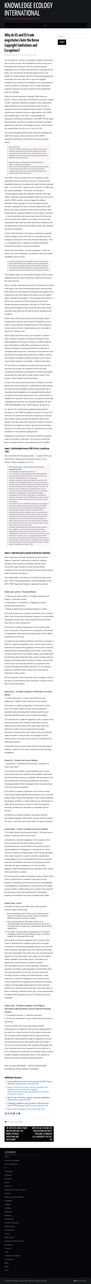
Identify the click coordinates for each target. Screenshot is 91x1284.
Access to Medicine (11, 1164)
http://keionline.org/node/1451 (36, 1105)
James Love (32, 55)
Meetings (8, 1215)
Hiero (75, 1281)
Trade (7, 1252)
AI (5, 1168)
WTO (6, 1270)
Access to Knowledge (14, 1121)
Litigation (8, 1204)
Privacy (7, 1234)
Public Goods (9, 1237)
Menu (45, 26)
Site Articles (9, 1245)
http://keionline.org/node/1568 (30, 128)
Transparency (9, 1259)
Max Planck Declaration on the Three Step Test (25, 1109)
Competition (9, 1171)
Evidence (8, 1186)
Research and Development (14, 1241)
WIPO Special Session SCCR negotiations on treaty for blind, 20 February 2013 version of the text (42, 1132)
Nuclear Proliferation (12, 1223)
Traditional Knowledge (12, 1256)
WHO (6, 1263)
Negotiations (9, 1219)
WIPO (7, 1267)
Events (7, 1182)
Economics (8, 1179)
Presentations (9, 1230)
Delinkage (8, 1175)
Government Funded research (15, 1190)
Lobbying (8, 1208)
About (7, 1157)
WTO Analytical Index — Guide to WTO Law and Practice (26, 467)
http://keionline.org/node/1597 (27, 1084)
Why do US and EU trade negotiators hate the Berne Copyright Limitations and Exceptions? (16, 1134)
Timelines (8, 1248)
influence (8, 1193)
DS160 (30, 462)
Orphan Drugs (10, 1226)
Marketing (8, 1212)
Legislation (8, 1201)
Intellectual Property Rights (14, 1197)
